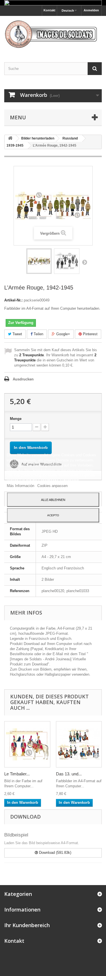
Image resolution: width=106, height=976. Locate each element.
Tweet (16, 334)
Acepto (53, 515)
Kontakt (49, 10)
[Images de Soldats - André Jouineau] (53, 34)
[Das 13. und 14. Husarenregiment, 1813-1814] (79, 744)
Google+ (62, 334)
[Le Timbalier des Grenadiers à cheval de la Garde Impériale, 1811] (27, 744)
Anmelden (91, 10)
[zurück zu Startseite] (10, 138)
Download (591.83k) (54, 852)
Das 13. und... (69, 773)
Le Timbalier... (17, 773)
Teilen (38, 334)
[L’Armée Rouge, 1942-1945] (39, 261)
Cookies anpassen (52, 485)
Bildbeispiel (16, 835)
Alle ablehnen (53, 499)
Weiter (84, 262)
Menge (15, 419)
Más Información (21, 485)
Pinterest (90, 334)
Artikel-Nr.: (13, 300)
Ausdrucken (23, 379)
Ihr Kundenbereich (27, 925)
